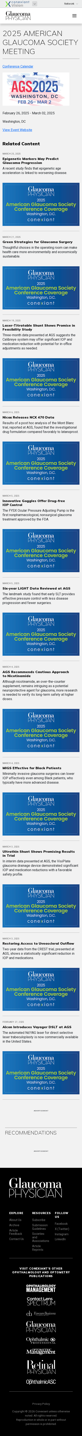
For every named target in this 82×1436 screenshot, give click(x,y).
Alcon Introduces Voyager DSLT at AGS (37, 1027)
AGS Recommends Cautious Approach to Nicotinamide (36, 674)
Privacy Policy (41, 1403)
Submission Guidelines (40, 1226)
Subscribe (38, 1220)
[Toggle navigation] (74, 16)
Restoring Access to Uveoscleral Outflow (38, 943)
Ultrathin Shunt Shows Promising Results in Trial (39, 853)
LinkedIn (60, 1239)
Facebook (61, 1223)
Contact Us (16, 1239)
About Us (15, 1220)
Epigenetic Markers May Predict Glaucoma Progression (31, 161)
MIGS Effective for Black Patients (32, 768)
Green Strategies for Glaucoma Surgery (38, 242)
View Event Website (17, 130)
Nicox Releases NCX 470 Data (28, 417)
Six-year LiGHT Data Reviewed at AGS (36, 588)
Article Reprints (37, 1247)
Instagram (62, 1234)
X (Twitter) (62, 1229)
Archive (14, 1225)
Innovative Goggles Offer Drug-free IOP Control (34, 503)
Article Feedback (15, 1232)
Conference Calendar (18, 66)
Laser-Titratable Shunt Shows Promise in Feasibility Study (39, 327)
